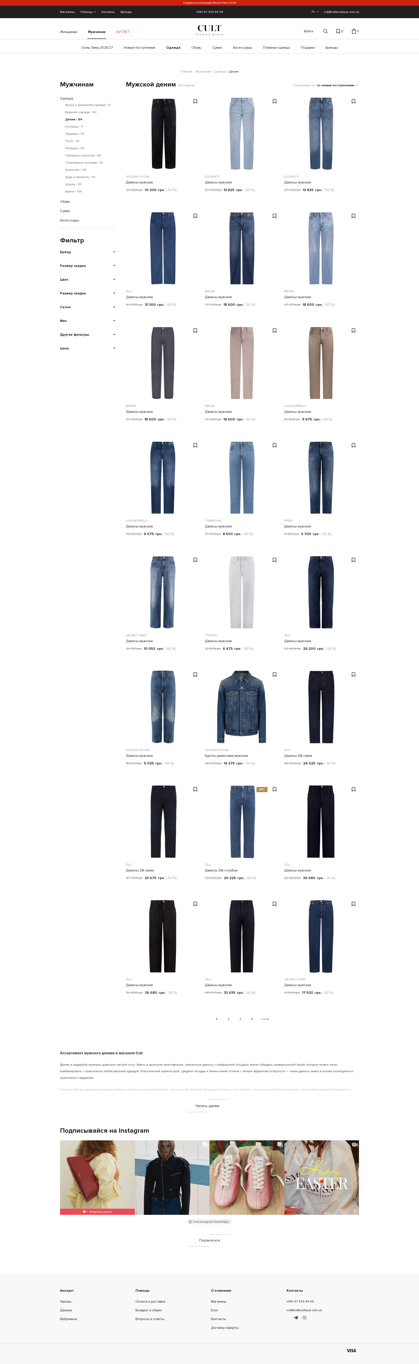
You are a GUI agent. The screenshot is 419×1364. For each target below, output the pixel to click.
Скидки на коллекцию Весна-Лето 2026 (209, 3)
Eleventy (212, 176)
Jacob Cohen (295, 979)
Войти (308, 31)
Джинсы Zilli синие (298, 756)
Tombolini (213, 520)
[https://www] (289, 1318)
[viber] (304, 1318)
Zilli (129, 291)
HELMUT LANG (136, 635)
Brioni (210, 291)
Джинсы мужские (139, 182)
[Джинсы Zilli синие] (321, 707)
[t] (296, 1318)
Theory (211, 635)
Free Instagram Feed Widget (211, 1221)
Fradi (288, 520)
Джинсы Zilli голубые (221, 870)
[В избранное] (195, 101)
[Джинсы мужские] (163, 134)
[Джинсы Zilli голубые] (242, 822)
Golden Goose (138, 176)
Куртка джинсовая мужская (226, 756)
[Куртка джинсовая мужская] (242, 707)
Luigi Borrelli (295, 406)
